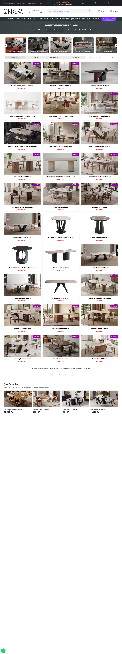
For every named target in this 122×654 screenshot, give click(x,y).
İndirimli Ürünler (21, 3)
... (102, 57)
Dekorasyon (86, 19)
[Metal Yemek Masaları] (61, 45)
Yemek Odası (31, 19)
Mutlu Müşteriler (32, 3)
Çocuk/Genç (75, 19)
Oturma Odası (42, 19)
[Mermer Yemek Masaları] (38, 45)
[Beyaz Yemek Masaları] (83, 45)
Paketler (96, 19)
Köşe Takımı (54, 19)
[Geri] (87, 57)
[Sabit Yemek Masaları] (15, 45)
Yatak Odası (20, 19)
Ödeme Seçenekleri (9, 3)
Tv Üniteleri (64, 19)
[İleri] (115, 57)
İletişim (41, 3)
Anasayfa (10, 19)
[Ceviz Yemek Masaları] (106, 45)
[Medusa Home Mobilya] (13, 11)
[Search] (90, 11)
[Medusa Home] (28, 30)
